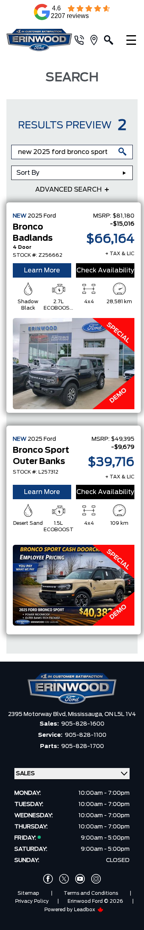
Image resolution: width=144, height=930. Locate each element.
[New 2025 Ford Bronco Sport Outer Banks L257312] (73, 585)
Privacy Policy (32, 901)
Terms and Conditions (91, 893)
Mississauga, (86, 714)
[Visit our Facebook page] (48, 879)
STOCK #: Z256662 (37, 255)
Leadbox (85, 909)
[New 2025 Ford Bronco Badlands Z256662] (73, 363)
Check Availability (105, 270)
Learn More (42, 270)
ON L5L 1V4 (120, 714)
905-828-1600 (82, 724)
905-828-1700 (82, 746)
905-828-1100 (85, 735)
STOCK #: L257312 (35, 472)
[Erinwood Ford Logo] (39, 40)
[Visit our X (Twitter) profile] (64, 879)
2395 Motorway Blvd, (38, 714)
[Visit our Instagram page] (96, 879)
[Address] (97, 40)
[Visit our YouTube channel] (80, 879)
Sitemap (28, 893)
